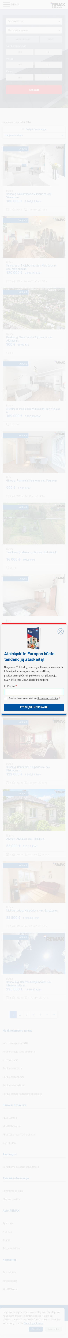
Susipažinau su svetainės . (34, 698)
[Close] (60, 631)
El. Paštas (10, 686)
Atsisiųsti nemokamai (34, 707)
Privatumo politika (47, 698)
